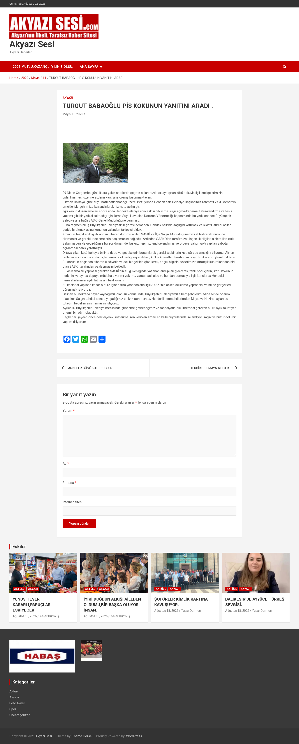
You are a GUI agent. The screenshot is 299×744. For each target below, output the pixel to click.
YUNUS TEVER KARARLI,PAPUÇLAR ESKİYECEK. (32, 604)
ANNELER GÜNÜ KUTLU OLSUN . (91, 368)
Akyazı (68, 98)
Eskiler (19, 546)
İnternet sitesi (72, 502)
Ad (66, 463)
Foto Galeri (17, 703)
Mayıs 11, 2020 (73, 114)
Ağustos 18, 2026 (25, 616)
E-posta (69, 483)
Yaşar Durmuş (49, 616)
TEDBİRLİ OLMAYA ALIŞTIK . (210, 368)
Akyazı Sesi (32, 44)
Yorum (69, 411)
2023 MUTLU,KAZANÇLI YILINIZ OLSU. (43, 67)
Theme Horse (82, 736)
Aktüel (19, 588)
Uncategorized (19, 715)
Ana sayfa (89, 67)
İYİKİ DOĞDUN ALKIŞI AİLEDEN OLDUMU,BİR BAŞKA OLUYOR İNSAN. (112, 604)
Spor (12, 709)
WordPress (134, 736)
